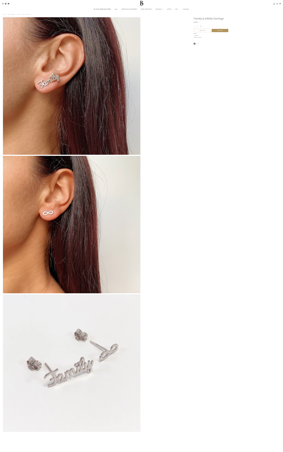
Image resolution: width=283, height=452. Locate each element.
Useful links (186, 9)
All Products (159, 9)
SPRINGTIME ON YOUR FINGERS (129, 9)
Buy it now (219, 30)
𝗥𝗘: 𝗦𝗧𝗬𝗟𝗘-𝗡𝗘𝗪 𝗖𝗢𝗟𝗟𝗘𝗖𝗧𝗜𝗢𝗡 (102, 9)
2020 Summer (11, 14)
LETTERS (169, 9)
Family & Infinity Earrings (23, 14)
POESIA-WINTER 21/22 (146, 9)
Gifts (176, 9)
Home (116, 9)
